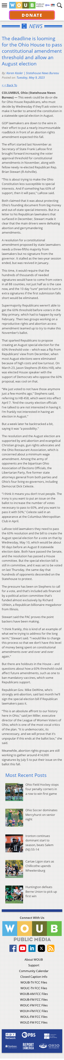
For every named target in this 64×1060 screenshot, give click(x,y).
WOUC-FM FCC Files (34, 1005)
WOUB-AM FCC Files (34, 994)
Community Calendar (34, 971)
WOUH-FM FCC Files (34, 1011)
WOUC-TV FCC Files (33, 988)
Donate (32, 15)
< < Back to (9, 85)
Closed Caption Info (33, 977)
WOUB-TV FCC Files (33, 982)
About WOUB (34, 959)
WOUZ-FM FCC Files (33, 1022)
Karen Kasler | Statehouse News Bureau (32, 73)
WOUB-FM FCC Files (34, 999)
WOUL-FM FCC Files (33, 1017)
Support (33, 965)
